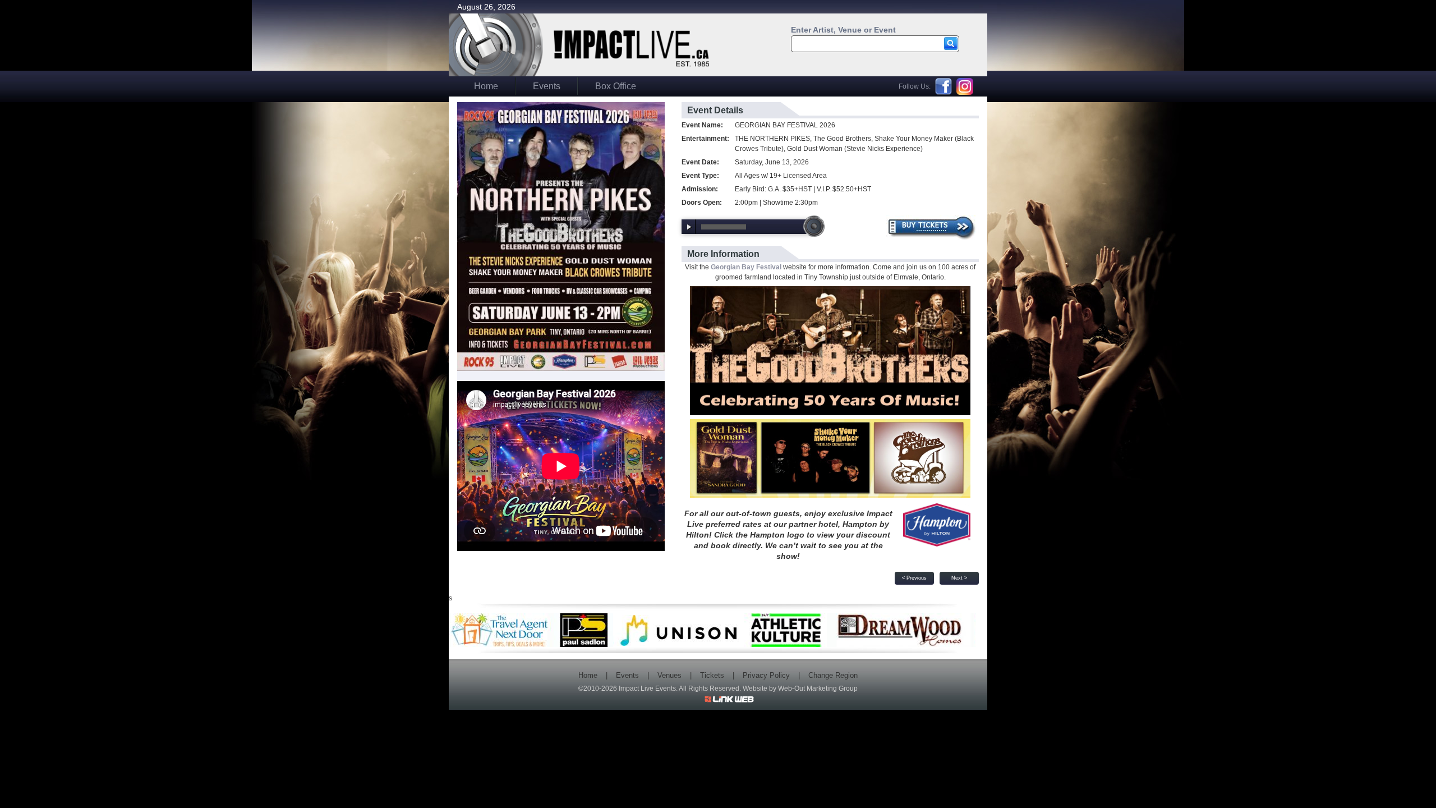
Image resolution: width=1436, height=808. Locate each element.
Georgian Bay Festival (746, 267)
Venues (669, 675)
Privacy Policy (766, 675)
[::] (561, 236)
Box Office (615, 86)
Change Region (833, 675)
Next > (959, 578)
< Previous (914, 578)
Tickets (712, 675)
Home (486, 86)
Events (546, 86)
